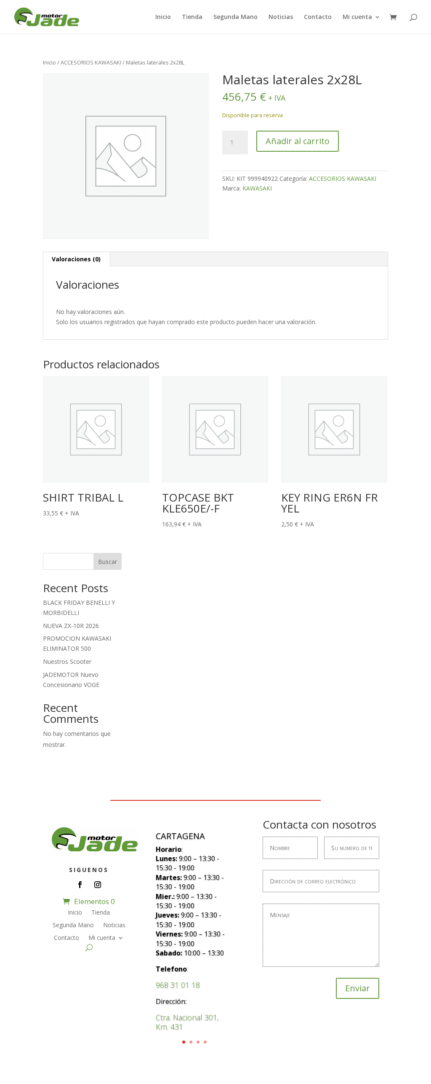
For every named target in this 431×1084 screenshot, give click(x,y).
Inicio (163, 17)
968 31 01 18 (178, 985)
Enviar (357, 988)
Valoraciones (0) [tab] (76, 259)
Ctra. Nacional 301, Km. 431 (187, 1022)
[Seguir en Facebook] (80, 884)
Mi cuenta (357, 17)
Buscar (107, 562)
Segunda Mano (235, 17)
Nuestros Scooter (67, 661)
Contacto (318, 17)
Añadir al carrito (298, 141)
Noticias (281, 17)
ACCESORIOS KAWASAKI (91, 62)
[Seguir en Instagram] (97, 884)
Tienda (192, 17)
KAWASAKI (257, 188)
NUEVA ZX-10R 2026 (71, 626)
